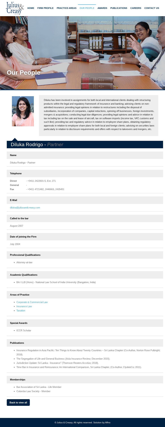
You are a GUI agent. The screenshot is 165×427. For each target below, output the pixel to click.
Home (30, 8)
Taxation (20, 310)
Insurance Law (24, 306)
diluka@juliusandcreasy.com (25, 207)
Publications (118, 8)
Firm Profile (45, 8)
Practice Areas (66, 8)
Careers (135, 8)
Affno (107, 422)
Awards (102, 8)
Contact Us (151, 8)
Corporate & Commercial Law (32, 302)
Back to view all (18, 402)
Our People (87, 8)
